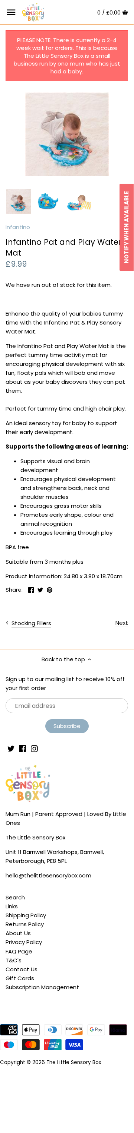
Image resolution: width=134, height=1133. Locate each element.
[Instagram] (34, 748)
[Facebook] (22, 748)
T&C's (14, 960)
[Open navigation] (11, 12)
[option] (19, 202)
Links (12, 906)
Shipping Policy (26, 915)
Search (15, 897)
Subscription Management (42, 987)
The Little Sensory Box (73, 1062)
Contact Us (21, 969)
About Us (18, 933)
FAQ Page (19, 951)
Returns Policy (25, 924)
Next (121, 623)
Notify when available (126, 227)
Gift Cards (20, 978)
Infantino (18, 227)
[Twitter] (10, 748)
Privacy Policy (24, 942)
